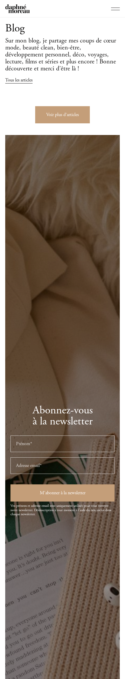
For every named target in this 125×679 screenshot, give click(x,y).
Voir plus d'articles (62, 115)
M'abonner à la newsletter (62, 493)
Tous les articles (19, 80)
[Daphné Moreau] (17, 8)
